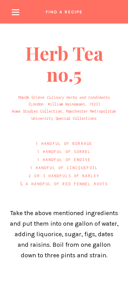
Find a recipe (64, 12)
